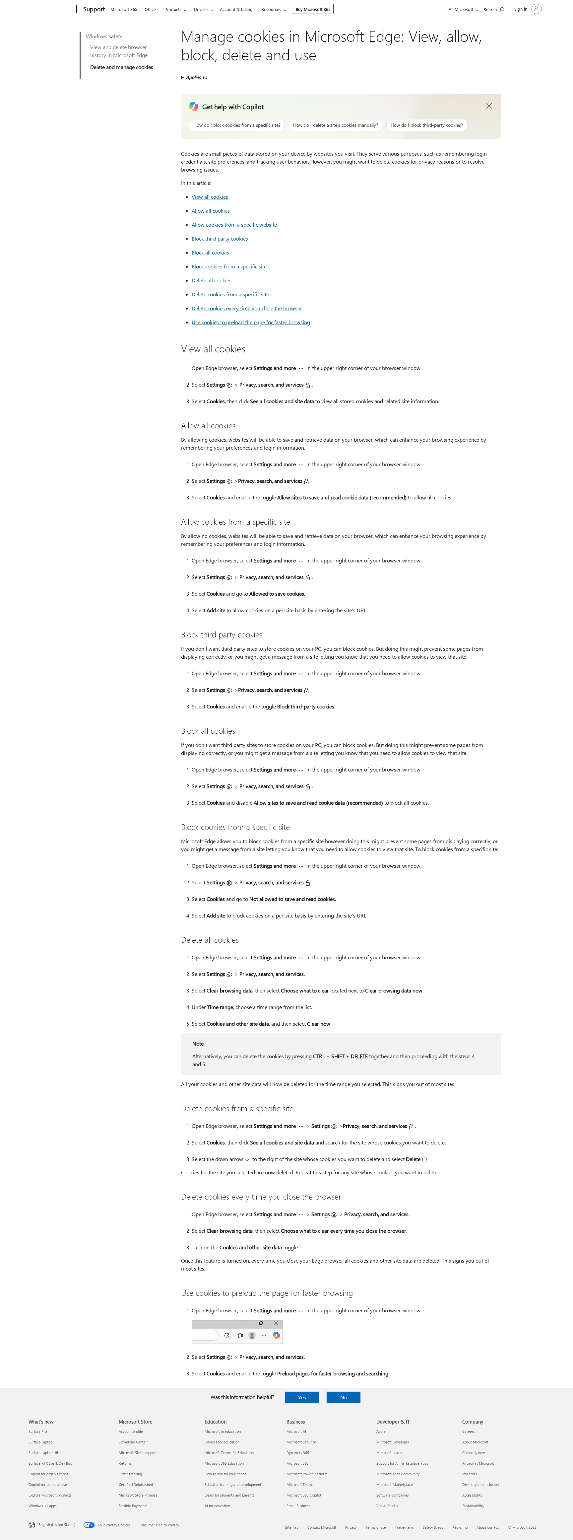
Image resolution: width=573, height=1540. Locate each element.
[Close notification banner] (489, 106)
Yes (302, 1397)
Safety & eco (433, 1527)
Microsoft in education (223, 1431)
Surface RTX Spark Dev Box (50, 1463)
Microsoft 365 (123, 9)
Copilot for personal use (48, 1484)
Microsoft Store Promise (138, 1495)
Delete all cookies (211, 280)
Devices (201, 9)
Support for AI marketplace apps (402, 1463)
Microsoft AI (296, 1431)
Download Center (133, 1441)
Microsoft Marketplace (394, 1484)
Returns (125, 1463)
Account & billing (236, 9)
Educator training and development (233, 1484)
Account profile (131, 1431)
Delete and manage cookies (121, 66)
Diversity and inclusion (480, 1484)
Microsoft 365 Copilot (303, 1495)
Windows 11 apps (43, 1505)
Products (172, 9)
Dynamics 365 (297, 1452)
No (343, 1397)
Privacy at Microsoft (478, 1463)
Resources (271, 9)
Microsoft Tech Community (397, 1473)
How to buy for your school (226, 1473)
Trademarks (404, 1527)
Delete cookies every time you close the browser (247, 308)
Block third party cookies (220, 238)
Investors (469, 1473)
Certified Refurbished (136, 1484)
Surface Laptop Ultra (45, 1452)
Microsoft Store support (138, 1452)
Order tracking (130, 1473)
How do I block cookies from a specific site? (237, 125)
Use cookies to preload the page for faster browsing (251, 322)
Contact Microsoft (321, 1527)
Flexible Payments (133, 1505)
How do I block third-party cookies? (427, 125)
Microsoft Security (301, 1441)
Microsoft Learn (389, 1452)
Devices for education (222, 1441)
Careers (468, 1431)
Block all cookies (210, 252)
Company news (474, 1452)
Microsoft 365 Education (224, 1463)
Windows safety (104, 36)
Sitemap (291, 1527)
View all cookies (210, 196)
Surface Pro (38, 1431)
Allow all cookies (211, 210)
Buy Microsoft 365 (313, 9)
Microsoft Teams (299, 1484)
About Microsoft (475, 1441)
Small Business (298, 1505)
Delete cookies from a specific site (230, 294)
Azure (381, 1431)
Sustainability (473, 1505)
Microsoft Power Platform (306, 1473)
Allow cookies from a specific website (234, 224)
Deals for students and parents (229, 1495)
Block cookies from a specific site (229, 266)
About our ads (488, 1527)
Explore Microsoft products (50, 1495)
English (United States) (56, 1524)
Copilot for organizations (48, 1473)
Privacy (350, 1527)
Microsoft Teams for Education (229, 1452)
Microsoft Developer (392, 1441)
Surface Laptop (40, 1441)
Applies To (196, 77)
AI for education (217, 1505)
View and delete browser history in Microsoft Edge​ (119, 50)
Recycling (460, 1527)
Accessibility (472, 1495)
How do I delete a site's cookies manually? (335, 125)
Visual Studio (387, 1505)
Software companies (392, 1495)
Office (150, 9)
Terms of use (375, 1527)
